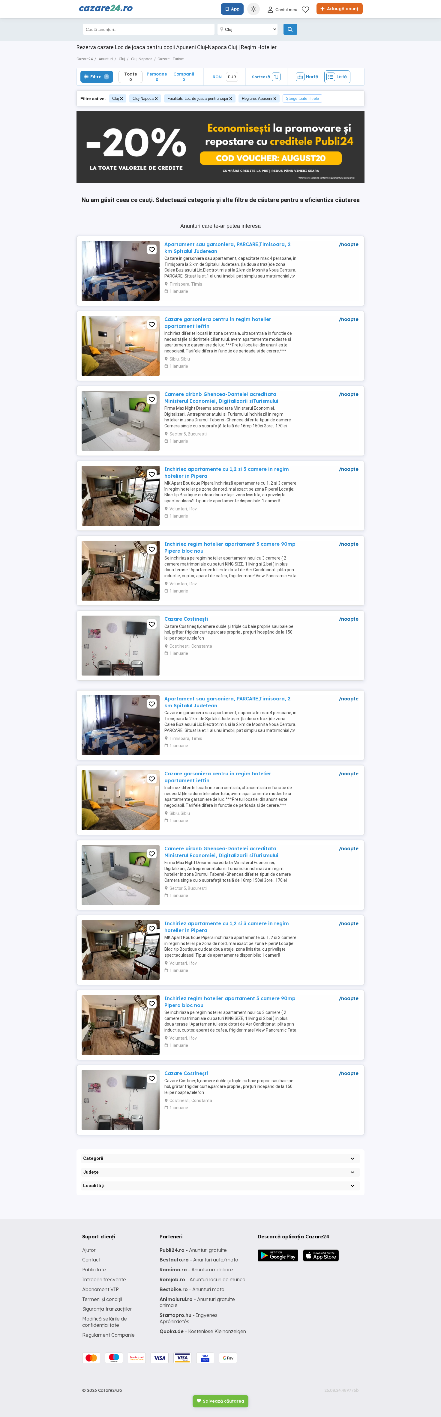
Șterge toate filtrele (302, 98)
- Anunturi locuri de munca (202, 1279)
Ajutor (89, 1250)
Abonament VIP (100, 1289)
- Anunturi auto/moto (199, 1260)
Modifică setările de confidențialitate (104, 1322)
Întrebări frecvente (104, 1279)
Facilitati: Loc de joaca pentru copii (197, 98)
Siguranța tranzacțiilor (107, 1309)
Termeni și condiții (102, 1299)
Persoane (157, 76)
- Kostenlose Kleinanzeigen (203, 1331)
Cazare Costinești (186, 619)
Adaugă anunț (342, 8)
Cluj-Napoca (143, 98)
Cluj (115, 98)
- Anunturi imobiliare (196, 1270)
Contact (91, 1260)
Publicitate (94, 1270)
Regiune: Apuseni (257, 98)
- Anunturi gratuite (193, 1250)
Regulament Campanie (108, 1335)
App (235, 9)
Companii (183, 76)
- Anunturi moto (192, 1289)
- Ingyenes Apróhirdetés (189, 1318)
